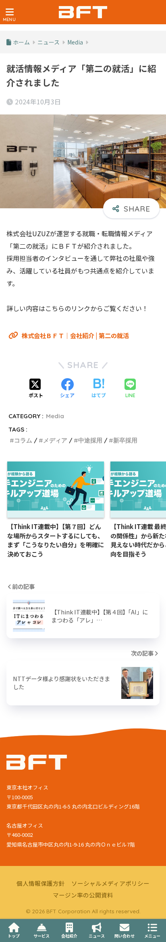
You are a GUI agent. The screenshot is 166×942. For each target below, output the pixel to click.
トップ (14, 936)
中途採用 (90, 440)
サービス (41, 936)
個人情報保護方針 (41, 883)
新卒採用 (125, 440)
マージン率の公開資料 (83, 895)
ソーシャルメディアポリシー (110, 883)
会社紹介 (69, 936)
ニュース (97, 936)
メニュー (152, 936)
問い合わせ (124, 936)
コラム (23, 440)
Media (55, 416)
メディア (55, 440)
